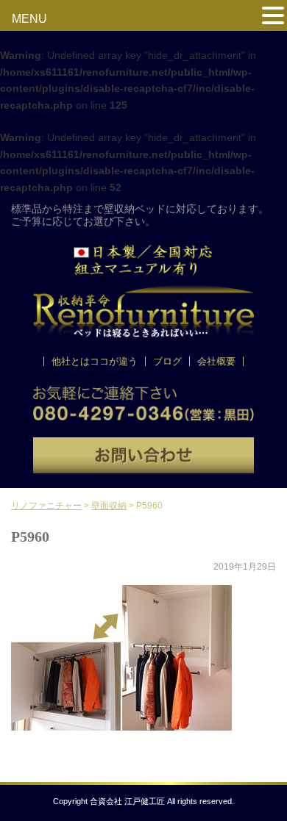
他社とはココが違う (95, 361)
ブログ (167, 361)
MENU (29, 18)
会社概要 (216, 361)
